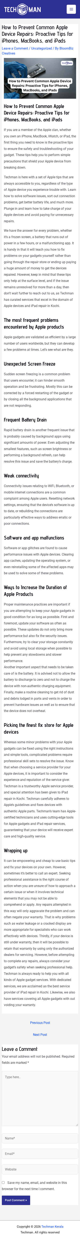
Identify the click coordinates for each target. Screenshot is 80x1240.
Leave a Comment (15, 48)
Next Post (40, 1035)
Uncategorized (41, 48)
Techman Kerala (52, 1226)
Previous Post (40, 1023)
